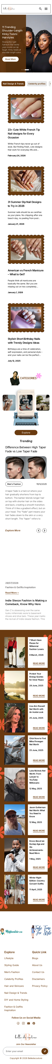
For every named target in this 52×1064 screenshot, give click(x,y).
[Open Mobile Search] (40, 9)
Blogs (35, 958)
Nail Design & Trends (15, 992)
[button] (22, 69)
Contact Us (38, 972)
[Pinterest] (33, 1023)
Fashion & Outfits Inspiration (20, 587)
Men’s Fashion (12, 972)
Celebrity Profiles (13, 979)
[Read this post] (14, 652)
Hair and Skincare (14, 985)
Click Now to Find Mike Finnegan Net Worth (37, 741)
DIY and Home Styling (26, 401)
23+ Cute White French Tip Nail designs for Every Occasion (24, 133)
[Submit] (44, 1051)
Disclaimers (38, 979)
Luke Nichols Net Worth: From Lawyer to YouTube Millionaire (37, 776)
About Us (37, 965)
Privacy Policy (40, 985)
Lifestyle (8, 958)
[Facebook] (18, 1023)
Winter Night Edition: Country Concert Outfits (36, 880)
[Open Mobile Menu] (46, 8)
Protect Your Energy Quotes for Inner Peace (36, 676)
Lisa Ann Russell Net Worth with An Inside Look (37, 709)
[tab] (13, 83)
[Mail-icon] (28, 1023)
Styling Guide (11, 965)
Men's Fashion (14, 484)
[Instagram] (23, 1023)
